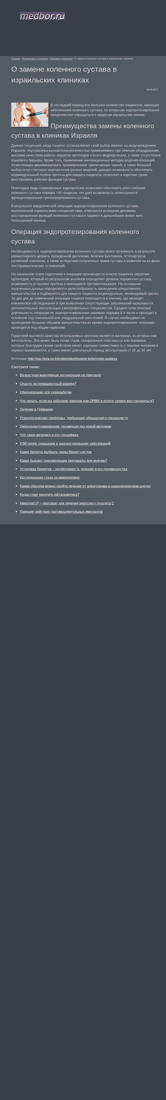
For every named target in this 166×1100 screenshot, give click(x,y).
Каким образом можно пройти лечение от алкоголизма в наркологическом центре (85, 485)
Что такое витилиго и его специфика (49, 434)
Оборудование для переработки (46, 392)
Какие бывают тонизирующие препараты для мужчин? (63, 460)
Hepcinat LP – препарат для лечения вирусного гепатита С (67, 503)
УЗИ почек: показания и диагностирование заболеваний (65, 443)
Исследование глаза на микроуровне (50, 477)
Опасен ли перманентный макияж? (48, 383)
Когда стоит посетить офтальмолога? (49, 494)
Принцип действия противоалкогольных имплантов (61, 511)
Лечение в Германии (36, 409)
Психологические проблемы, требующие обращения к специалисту (74, 417)
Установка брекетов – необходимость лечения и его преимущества (73, 468)
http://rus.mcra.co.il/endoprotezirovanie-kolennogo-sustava (72, 358)
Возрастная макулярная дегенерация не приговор (60, 374)
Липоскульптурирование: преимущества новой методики (65, 426)
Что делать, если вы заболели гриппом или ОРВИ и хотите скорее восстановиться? (87, 400)
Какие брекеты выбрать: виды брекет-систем (56, 451)
